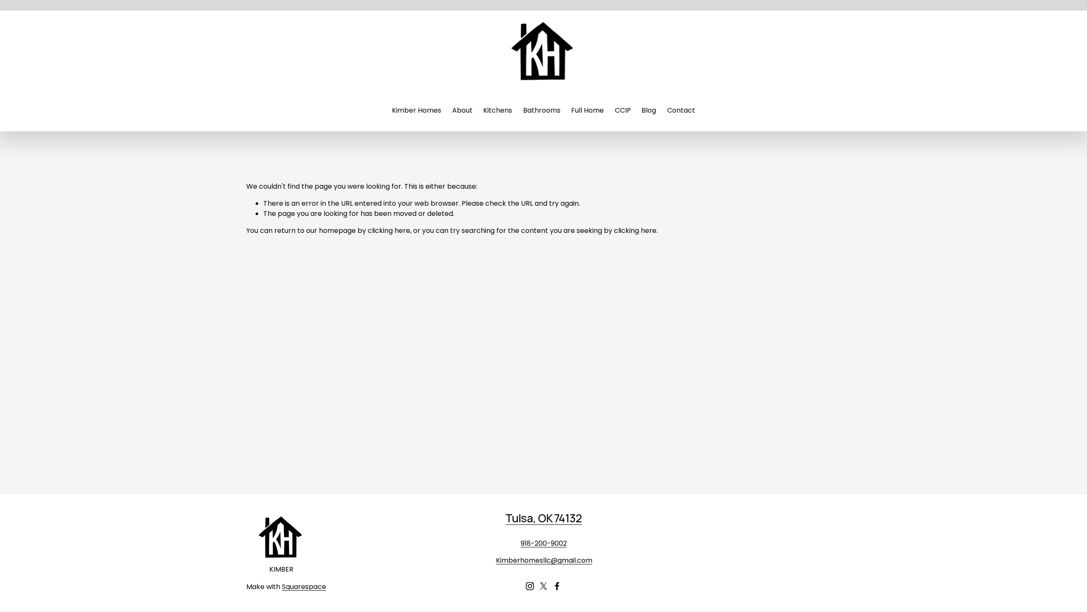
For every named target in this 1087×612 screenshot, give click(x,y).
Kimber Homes (416, 110)
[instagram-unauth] (530, 586)
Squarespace (304, 587)
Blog (649, 110)
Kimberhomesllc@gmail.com (544, 560)
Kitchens (497, 110)
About (462, 110)
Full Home (587, 110)
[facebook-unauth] (557, 586)
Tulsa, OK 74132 (543, 518)
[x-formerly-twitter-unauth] (543, 586)
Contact (681, 110)
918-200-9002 (544, 543)
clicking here (389, 230)
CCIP (623, 110)
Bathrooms (541, 110)
